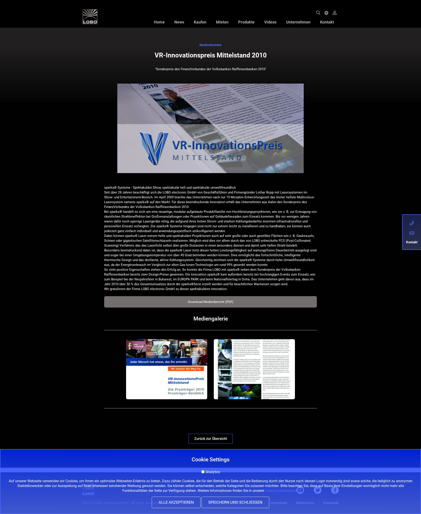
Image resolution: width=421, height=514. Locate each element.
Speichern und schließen (235, 502)
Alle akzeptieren (176, 502)
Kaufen (200, 22)
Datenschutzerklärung (282, 491)
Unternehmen (298, 22)
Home (159, 22)
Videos (270, 22)
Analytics (213, 472)
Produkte (246, 22)
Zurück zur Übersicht (210, 439)
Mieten (222, 22)
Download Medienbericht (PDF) (210, 302)
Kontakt (327, 22)
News (179, 22)
